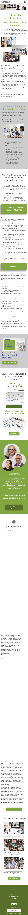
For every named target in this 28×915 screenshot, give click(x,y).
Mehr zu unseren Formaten (14, 406)
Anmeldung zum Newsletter (14, 910)
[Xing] (15, 904)
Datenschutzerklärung (14, 896)
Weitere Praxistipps (14, 878)
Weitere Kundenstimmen (14, 809)
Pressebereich (14, 894)
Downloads (14, 893)
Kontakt (14, 889)
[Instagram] (12, 904)
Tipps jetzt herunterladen (10, 362)
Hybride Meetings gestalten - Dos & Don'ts (14, 836)
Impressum (14, 898)
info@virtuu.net (14, 890)
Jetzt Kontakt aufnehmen (14, 507)
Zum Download (14, 433)
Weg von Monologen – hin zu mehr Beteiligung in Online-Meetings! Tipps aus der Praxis (14, 872)
